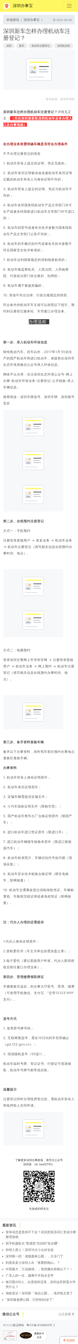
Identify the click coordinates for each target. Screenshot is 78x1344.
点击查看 (65, 1314)
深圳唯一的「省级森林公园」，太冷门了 (34, 1256)
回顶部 (70, 1340)
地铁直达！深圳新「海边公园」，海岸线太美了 (39, 1293)
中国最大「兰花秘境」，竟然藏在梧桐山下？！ (39, 1269)
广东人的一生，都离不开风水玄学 (30, 1275)
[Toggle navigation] (69, 6)
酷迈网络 (18, 1325)
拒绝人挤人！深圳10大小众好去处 (30, 1250)
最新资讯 (9, 1225)
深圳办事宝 (23, 5)
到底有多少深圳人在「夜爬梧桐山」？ (33, 1263)
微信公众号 (10, 1314)
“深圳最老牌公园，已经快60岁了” (30, 1300)
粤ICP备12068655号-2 (40, 1325)
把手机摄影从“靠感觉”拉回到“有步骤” (32, 1243)
